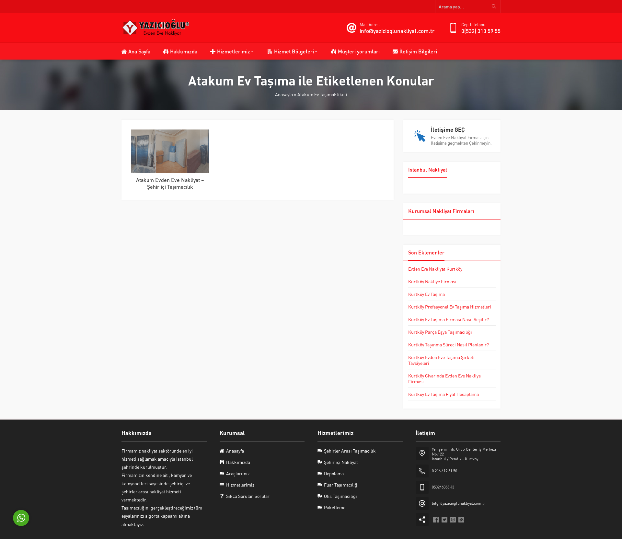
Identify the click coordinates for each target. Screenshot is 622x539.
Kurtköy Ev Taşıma (426, 294)
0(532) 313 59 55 (481, 30)
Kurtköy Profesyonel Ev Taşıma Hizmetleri (449, 306)
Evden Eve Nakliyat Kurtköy (435, 269)
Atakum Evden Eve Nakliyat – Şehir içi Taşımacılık (170, 183)
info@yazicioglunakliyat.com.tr (397, 30)
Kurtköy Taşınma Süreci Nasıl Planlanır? (448, 344)
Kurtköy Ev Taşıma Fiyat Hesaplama (443, 394)
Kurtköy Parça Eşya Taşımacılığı (440, 332)
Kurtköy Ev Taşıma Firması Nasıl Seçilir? (448, 319)
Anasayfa (284, 94)
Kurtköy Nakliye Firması (432, 281)
